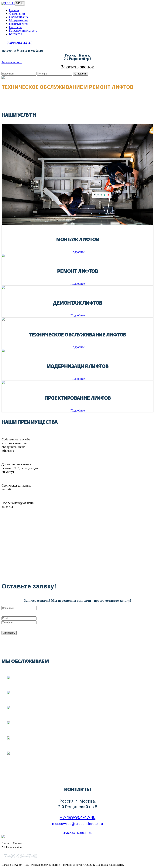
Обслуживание (19, 17)
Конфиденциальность (23, 30)
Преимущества (18, 23)
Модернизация (18, 20)
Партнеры (15, 27)
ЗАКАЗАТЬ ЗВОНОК (77, 833)
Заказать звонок (12, 62)
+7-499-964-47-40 (19, 42)
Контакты (15, 34)
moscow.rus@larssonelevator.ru (77, 824)
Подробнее (78, 251)
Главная (14, 10)
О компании (17, 13)
